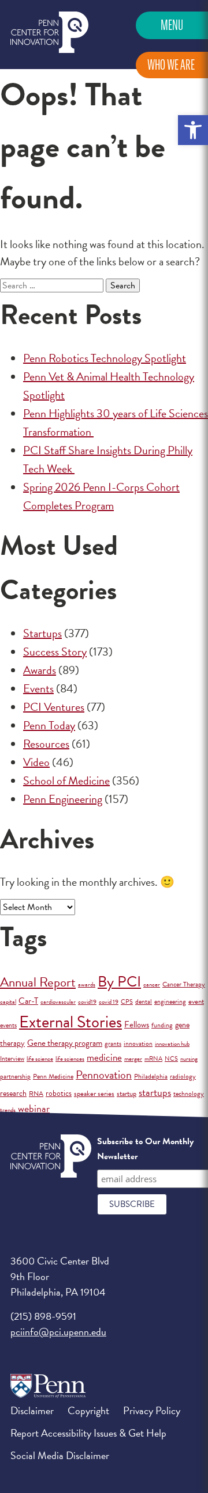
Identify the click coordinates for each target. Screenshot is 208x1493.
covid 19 (108, 1002)
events (8, 1025)
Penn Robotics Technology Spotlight (104, 358)
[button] (193, 130)
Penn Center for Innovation (49, 33)
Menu (172, 25)
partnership (15, 1076)
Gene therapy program (64, 1043)
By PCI (119, 981)
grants (113, 1043)
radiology (183, 1076)
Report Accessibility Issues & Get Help (88, 1433)
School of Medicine (66, 780)
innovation (138, 1043)
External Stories (70, 1022)
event (196, 1001)
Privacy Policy (151, 1410)
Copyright (88, 1410)
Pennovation (104, 1074)
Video (36, 762)
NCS (171, 1059)
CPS (127, 1002)
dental (143, 1001)
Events (38, 688)
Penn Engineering (62, 799)
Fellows (136, 1024)
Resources (46, 743)
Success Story (55, 651)
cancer (151, 984)
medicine (104, 1057)
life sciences (69, 1059)
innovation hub (172, 1044)
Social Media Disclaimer (59, 1455)
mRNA (153, 1059)
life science (40, 1059)
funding (162, 1025)
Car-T (28, 1001)
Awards (39, 670)
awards (86, 984)
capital (8, 1002)
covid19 (87, 1002)
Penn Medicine (53, 1076)
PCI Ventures (53, 706)
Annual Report (38, 982)
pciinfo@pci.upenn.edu (58, 1331)
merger (133, 1059)
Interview (12, 1058)
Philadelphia (151, 1076)
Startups (42, 633)
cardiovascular (58, 1002)
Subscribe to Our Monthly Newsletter (145, 1148)
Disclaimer (32, 1410)
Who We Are (171, 64)
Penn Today (49, 725)
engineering (170, 1001)
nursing (189, 1059)
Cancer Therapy (183, 984)
